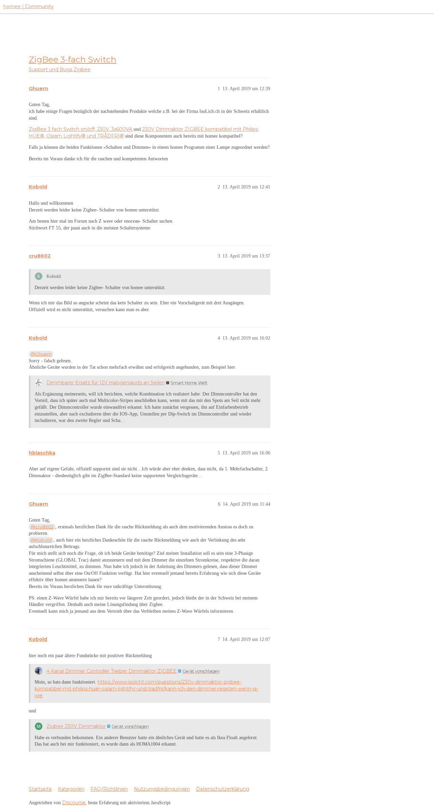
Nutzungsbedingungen (162, 789)
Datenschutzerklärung (222, 789)
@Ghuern (41, 354)
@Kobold (41, 540)
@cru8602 (42, 526)
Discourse (73, 802)
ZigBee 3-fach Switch (72, 59)
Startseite (40, 789)
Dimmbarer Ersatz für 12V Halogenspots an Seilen (105, 383)
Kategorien (71, 789)
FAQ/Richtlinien (109, 789)
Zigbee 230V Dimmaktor (76, 726)
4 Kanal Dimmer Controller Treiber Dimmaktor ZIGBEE (111, 671)
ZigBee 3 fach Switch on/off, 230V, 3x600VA (80, 129)
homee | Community (28, 6)
